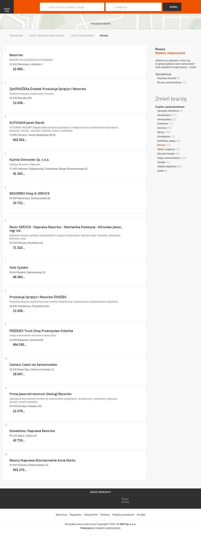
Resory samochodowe (169, 82)
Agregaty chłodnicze (168, 110)
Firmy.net (14, 7)
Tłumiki (161, 162)
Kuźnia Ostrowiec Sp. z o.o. (29, 160)
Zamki (160, 170)
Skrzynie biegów (166, 153)
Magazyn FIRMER (153, 500)
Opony (160, 132)
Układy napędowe (167, 166)
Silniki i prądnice (166, 149)
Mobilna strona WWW (13, 500)
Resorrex (16, 55)
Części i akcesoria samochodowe (47, 35)
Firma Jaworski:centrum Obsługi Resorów (40, 394)
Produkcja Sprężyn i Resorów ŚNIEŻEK (37, 297)
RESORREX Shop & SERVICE (29, 193)
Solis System (18, 268)
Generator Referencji (84, 500)
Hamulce (162, 128)
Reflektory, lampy (166, 141)
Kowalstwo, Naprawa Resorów (32, 431)
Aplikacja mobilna (185, 500)
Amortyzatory (164, 119)
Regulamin (76, 514)
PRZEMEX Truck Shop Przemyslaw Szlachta (41, 331)
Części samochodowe (82, 35)
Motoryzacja (16, 35)
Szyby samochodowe (168, 158)
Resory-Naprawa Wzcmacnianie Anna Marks (42, 460)
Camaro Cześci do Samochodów (33, 365)
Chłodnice (162, 123)
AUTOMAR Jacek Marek (26, 123)
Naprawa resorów (166, 78)
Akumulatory (164, 115)
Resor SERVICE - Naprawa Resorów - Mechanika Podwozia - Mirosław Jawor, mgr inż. (65, 229)
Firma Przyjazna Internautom (47, 500)
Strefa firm (7, 10)
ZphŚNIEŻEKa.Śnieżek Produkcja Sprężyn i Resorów (47, 89)
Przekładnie (163, 136)
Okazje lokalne (125, 500)
